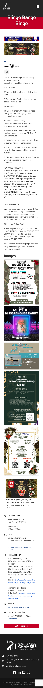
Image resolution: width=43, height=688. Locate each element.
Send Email (12, 619)
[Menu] (38, 6)
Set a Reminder (21, 626)
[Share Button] (6, 72)
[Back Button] (5, 61)
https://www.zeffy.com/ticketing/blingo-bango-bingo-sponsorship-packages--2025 (21, 595)
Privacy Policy (28, 684)
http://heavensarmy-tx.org (18, 607)
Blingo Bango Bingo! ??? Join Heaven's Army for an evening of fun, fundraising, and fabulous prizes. (20, 503)
